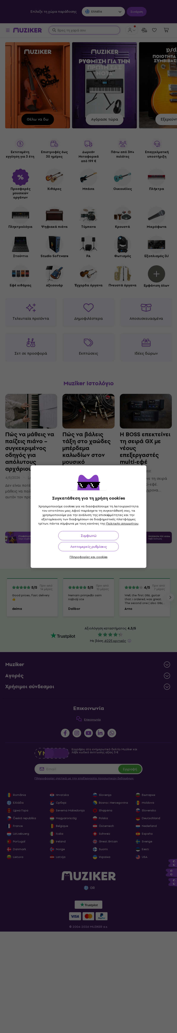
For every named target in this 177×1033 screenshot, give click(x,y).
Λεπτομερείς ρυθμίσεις (88, 546)
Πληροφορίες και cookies (88, 557)
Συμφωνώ (88, 535)
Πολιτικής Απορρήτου (122, 523)
